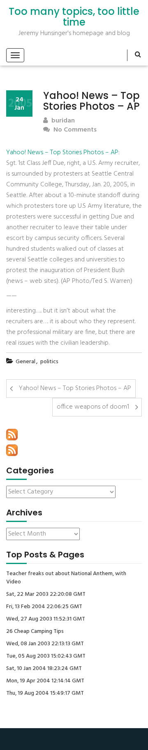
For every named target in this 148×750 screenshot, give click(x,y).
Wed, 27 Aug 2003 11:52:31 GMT (45, 619)
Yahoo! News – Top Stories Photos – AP (62, 152)
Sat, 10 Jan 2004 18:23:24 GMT (44, 669)
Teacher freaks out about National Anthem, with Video (66, 578)
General (25, 362)
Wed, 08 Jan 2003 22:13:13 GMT (45, 644)
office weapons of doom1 (93, 407)
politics (49, 362)
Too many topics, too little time (74, 17)
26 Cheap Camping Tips (35, 632)
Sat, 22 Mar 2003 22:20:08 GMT (46, 594)
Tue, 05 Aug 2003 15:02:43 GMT (46, 656)
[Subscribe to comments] (12, 450)
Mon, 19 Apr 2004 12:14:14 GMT (45, 681)
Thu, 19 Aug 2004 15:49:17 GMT (45, 693)
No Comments (74, 130)
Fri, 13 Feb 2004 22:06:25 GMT (44, 607)
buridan (62, 121)
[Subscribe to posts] (12, 434)
